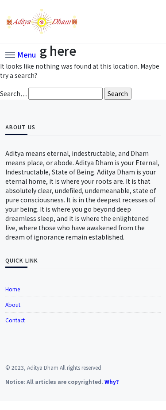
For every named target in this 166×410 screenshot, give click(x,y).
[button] (20, 54)
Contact (15, 320)
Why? (111, 381)
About (12, 304)
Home (12, 289)
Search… (13, 93)
